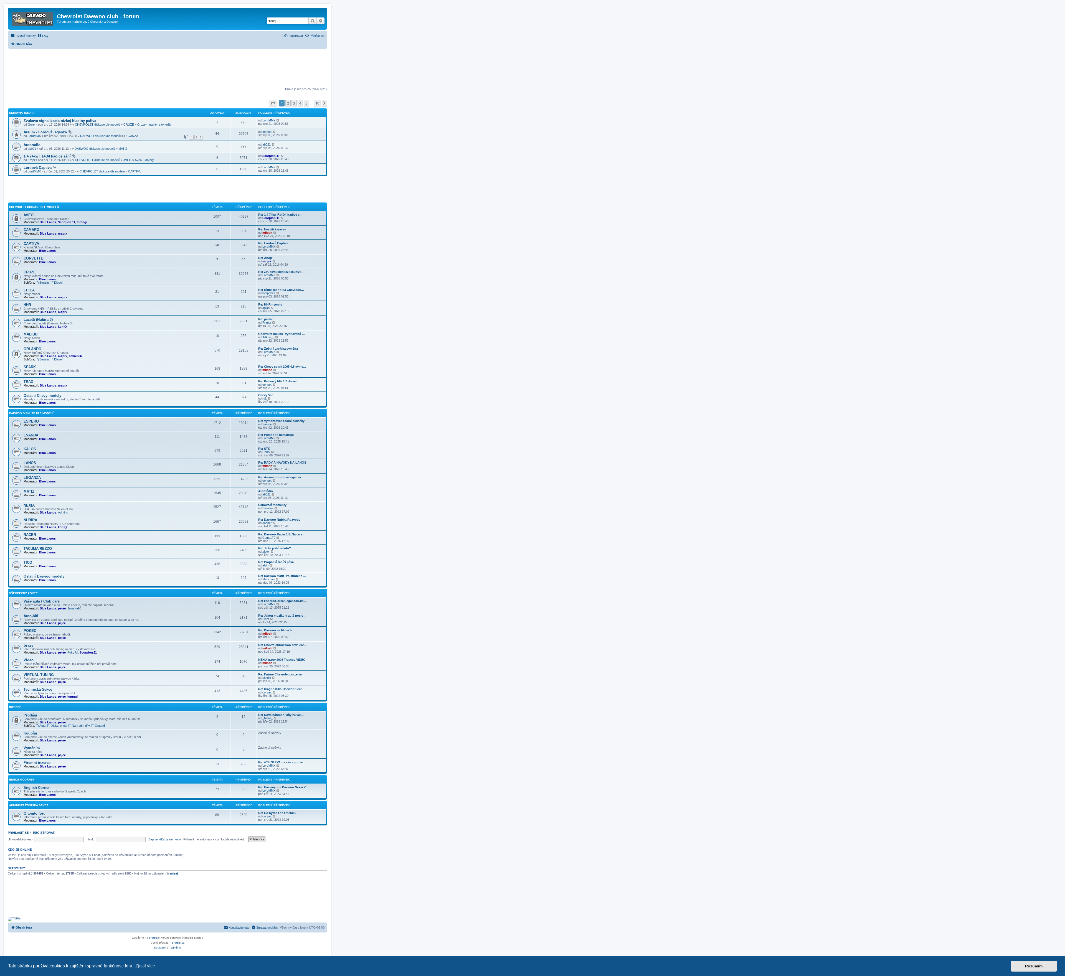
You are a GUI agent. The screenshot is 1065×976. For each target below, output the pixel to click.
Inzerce (15, 707)
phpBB (153, 937)
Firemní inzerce (37, 763)
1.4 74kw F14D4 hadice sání (47, 156)
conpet (267, 131)
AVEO (127, 160)
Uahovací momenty (272, 505)
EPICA (29, 290)
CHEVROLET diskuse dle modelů (97, 124)
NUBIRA (30, 520)
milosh (267, 232)
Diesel (58, 282)
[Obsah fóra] (33, 18)
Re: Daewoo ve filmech (275, 630)
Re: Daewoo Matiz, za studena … (282, 576)
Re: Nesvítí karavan (272, 229)
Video (29, 660)
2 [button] (288, 103)
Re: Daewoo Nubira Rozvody (279, 519)
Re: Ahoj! (265, 258)
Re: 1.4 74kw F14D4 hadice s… (280, 214)
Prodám (30, 715)
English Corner (37, 788)
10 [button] (317, 103)
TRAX (28, 382)
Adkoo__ (268, 337)
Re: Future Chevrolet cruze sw (280, 674)
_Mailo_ (267, 718)
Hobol (266, 452)
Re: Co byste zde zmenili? (277, 813)
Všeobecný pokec (23, 593)
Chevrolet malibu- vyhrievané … (281, 334)
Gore (31, 124)
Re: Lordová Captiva (273, 243)
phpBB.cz (178, 942)
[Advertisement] (167, 68)
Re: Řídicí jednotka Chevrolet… (281, 289)
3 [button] (294, 103)
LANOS (30, 463)
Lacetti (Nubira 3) (38, 319)
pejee (62, 608)
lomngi (82, 222)
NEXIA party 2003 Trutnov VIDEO (282, 659)
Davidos (267, 508)
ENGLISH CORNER (21, 779)
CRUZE (128, 124)
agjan (266, 307)
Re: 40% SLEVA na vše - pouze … (282, 762)
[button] (273, 103)
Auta (42, 725)
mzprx (62, 233)
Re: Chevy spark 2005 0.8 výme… (282, 366)
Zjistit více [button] (145, 966)
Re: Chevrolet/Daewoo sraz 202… (282, 645)
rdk (264, 398)
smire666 (75, 356)
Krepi (31, 160)
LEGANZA (131, 136)
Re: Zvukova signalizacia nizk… (281, 271)
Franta (266, 322)
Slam (265, 619)
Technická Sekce (38, 689)
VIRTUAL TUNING (39, 675)
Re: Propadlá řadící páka (276, 562)
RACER (30, 535)
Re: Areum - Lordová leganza (279, 477)
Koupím (30, 733)
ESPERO (31, 421)
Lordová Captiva (38, 168)
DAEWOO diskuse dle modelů (100, 136)
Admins (63, 512)
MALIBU (30, 334)
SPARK (30, 367)
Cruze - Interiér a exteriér (154, 124)
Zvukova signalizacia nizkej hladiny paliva (60, 121)
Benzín (44, 282)
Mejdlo (266, 677)
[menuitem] (42, 35)
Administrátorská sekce (29, 805)
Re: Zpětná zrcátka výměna (278, 348)
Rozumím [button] (1034, 966)
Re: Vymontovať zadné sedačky (281, 421)
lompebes (268, 293)
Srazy (28, 645)
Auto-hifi (31, 616)
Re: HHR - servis (270, 304)
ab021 (32, 148)
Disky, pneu (59, 725)
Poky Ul (72, 652)
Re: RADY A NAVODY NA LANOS (282, 462)
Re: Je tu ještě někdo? (274, 548)
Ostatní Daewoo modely (44, 576)
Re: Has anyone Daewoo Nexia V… (283, 787)
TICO (28, 562)
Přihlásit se (18, 832)
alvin (265, 565)
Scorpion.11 (271, 155)
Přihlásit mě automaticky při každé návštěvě (213, 839)
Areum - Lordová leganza (45, 132)
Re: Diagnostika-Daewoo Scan (280, 689)
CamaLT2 (268, 537)
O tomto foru (34, 813)
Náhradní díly (81, 725)
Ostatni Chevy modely (42, 395)
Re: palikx (265, 319)
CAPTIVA (134, 171)
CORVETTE (33, 258)
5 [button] (306, 103)
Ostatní (100, 725)
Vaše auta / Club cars (42, 601)
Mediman (268, 579)
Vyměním (32, 748)
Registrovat (44, 832)
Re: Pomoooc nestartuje (276, 434)
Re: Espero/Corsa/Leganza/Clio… (282, 601)
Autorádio (32, 145)
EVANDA (31, 435)
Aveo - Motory (144, 160)
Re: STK (264, 448)
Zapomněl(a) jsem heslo (164, 839)
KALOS (30, 449)
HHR (27, 305)
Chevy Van (265, 395)
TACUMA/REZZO (38, 549)
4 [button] (300, 103)
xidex (266, 551)
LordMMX (268, 120)
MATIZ (122, 148)
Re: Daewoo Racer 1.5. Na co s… (282, 534)
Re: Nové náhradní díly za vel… (281, 714)
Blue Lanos (48, 222)
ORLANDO (32, 349)
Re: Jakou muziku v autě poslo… (282, 615)
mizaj (174, 873)
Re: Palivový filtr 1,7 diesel (277, 381)
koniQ (62, 326)
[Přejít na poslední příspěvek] (278, 120)
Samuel (267, 424)
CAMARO (31, 230)
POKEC (30, 631)
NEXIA (29, 505)
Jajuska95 (74, 608)
